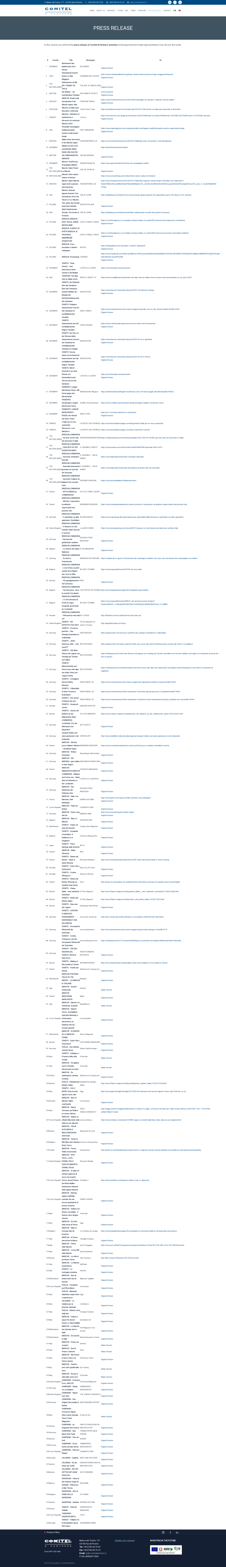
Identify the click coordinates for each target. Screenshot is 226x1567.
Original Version (107, 68)
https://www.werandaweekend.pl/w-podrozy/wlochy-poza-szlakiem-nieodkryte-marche (135, 745)
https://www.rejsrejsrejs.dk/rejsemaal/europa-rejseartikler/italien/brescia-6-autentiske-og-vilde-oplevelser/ (142, 517)
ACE (126, 11)
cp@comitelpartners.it (138, 2)
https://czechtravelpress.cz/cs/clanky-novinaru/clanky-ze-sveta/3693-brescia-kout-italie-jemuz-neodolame (143, 220)
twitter (170, 2)
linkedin (180, 2)
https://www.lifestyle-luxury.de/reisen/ (116, 268)
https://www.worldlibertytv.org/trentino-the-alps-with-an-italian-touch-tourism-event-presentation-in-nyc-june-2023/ (146, 277)
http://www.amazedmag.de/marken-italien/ (117, 812)
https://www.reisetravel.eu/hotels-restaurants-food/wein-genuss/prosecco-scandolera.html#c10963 (140, 692)
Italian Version (106, 990)
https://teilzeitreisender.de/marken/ (114, 147)
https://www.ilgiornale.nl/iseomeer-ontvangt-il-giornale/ (122, 457)
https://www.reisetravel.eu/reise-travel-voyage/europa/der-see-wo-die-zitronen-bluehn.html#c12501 (140, 309)
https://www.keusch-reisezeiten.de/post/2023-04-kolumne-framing (127, 290)
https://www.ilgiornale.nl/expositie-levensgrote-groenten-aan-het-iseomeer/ (130, 468)
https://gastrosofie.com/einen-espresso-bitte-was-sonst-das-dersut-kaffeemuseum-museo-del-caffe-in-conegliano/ (147, 644)
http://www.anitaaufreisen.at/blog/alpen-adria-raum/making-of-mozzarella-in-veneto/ (134, 963)
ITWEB (133, 11)
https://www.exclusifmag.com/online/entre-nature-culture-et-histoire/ (128, 176)
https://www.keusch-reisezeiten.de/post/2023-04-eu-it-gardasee (126, 339)
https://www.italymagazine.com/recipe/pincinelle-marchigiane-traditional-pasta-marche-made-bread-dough (142, 128)
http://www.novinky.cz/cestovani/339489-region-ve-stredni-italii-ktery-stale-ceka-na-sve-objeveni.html (141, 1120)
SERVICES (111, 11)
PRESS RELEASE (154, 11)
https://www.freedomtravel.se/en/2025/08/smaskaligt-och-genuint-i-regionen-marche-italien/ (138, 100)
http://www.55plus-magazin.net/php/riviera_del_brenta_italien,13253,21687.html (132, 899)
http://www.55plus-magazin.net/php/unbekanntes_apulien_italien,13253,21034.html (134, 1083)
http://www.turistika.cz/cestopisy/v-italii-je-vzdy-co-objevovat (125, 1180)
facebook (175, 2)
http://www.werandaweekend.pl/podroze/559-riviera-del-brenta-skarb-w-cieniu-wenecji (135, 860)
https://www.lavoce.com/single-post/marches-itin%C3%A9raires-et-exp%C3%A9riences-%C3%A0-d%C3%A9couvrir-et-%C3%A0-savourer (155, 116)
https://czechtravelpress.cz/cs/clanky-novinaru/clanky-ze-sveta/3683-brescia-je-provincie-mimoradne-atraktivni (145, 233)
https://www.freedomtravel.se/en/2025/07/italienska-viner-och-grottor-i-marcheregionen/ (136, 141)
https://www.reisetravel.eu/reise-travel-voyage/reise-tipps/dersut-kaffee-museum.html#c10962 (138, 682)
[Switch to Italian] (174, 11)
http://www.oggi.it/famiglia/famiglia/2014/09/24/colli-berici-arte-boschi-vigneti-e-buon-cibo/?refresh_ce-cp (143, 1091)
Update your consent (125, 1540)
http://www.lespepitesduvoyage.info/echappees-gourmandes (124, 590)
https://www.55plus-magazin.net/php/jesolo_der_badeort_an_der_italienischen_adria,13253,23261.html (142, 714)
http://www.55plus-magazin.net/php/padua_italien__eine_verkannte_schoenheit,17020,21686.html (140, 891)
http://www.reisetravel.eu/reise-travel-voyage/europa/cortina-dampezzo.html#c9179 (134, 930)
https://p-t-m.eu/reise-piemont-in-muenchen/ (118, 412)
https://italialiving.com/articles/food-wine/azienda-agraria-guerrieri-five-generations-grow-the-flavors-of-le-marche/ (146, 195)
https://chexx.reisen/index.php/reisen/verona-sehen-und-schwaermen (128, 323)
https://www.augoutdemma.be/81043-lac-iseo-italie (121, 569)
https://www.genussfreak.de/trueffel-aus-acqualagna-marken (125, 163)
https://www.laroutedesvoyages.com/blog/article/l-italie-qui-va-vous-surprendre (132, 423)
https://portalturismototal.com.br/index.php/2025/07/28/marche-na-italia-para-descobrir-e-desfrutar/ (141, 109)
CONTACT (167, 11)
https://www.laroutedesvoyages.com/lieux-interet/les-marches (125, 430)
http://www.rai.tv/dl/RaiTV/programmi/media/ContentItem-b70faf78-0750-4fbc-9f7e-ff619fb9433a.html (142, 1245)
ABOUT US (101, 11)
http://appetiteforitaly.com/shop (113, 623)
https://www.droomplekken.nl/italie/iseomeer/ (119, 480)
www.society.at (107, 92)
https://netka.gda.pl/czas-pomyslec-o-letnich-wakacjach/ (123, 246)
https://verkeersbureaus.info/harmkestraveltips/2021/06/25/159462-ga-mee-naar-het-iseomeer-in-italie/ (142, 438)
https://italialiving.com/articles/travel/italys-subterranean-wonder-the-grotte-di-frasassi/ (135, 212)
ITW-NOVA (142, 11)
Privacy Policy (53, 1532)
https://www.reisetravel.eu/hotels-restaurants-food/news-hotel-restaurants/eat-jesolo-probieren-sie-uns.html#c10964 (147, 699)
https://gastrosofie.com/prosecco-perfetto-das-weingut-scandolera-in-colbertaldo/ (133, 633)
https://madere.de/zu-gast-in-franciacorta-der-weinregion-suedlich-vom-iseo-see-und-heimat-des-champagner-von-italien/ (149, 558)
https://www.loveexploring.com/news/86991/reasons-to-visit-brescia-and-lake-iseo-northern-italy (139, 528)
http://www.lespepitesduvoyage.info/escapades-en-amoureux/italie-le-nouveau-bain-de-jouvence (139, 1231)
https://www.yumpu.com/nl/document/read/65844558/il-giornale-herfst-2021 (132, 447)
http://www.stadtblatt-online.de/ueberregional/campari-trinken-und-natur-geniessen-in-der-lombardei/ (140, 736)
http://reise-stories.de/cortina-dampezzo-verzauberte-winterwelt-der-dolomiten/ (132, 917)
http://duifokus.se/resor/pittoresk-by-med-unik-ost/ (121, 615)
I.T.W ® (120, 11)
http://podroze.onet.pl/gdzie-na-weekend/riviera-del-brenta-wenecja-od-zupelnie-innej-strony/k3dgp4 (140, 882)
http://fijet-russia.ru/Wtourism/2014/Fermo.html (120, 1258)
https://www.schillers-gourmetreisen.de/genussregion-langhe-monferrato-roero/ (132, 403)
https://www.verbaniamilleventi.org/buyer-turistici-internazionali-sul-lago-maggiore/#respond (137, 74)
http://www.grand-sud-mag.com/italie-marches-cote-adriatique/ (126, 798)
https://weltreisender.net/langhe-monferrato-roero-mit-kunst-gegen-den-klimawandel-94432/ (137, 392)
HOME (92, 11)
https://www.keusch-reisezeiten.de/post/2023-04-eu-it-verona (125, 357)
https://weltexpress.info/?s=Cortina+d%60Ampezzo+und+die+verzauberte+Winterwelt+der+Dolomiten (141, 941)
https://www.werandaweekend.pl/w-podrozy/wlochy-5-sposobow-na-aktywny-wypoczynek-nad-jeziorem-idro (144, 504)
